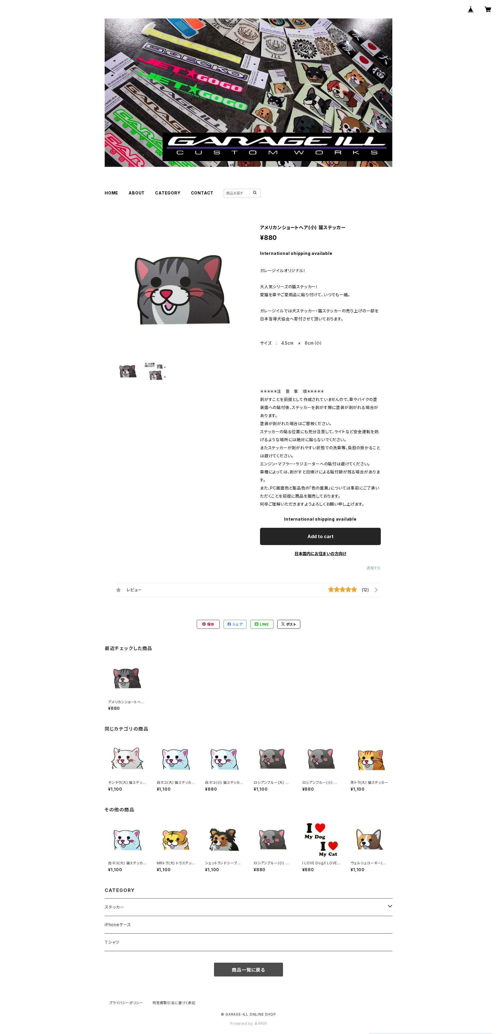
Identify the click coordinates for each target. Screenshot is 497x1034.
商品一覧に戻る (248, 970)
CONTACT (202, 192)
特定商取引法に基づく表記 (174, 1003)
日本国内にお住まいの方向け (320, 553)
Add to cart (320, 536)
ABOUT (137, 192)
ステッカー (114, 907)
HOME (111, 192)
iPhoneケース (118, 924)
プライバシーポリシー (126, 1003)
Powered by (242, 1023)
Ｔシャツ (112, 942)
